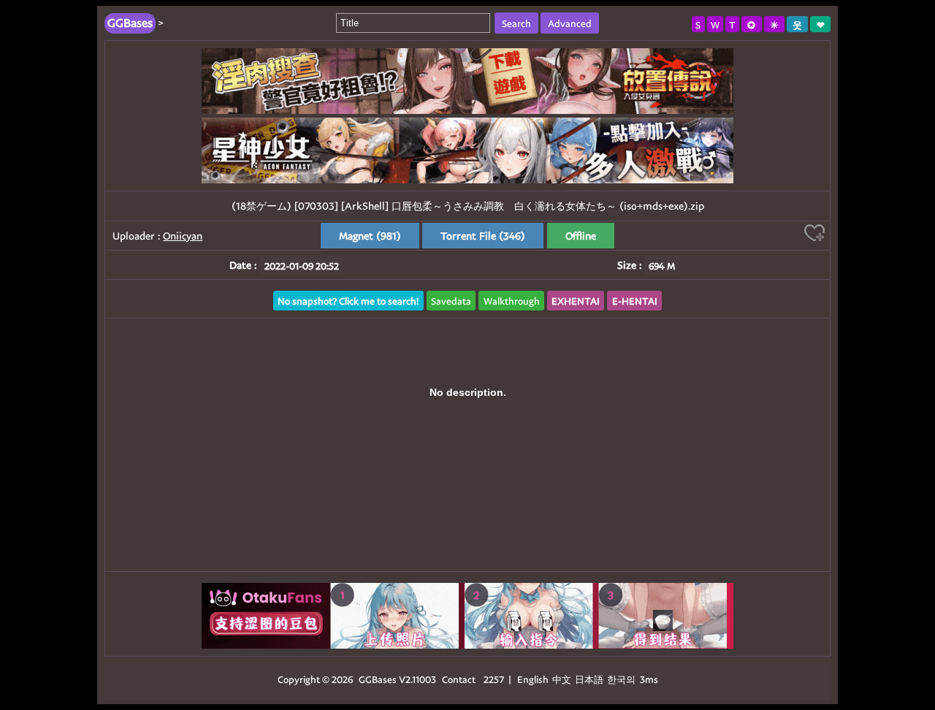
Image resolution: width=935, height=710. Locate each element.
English (533, 679)
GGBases (378, 679)
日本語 (589, 679)
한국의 (622, 679)
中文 (561, 679)
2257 (494, 679)
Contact (459, 679)
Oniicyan (182, 236)
